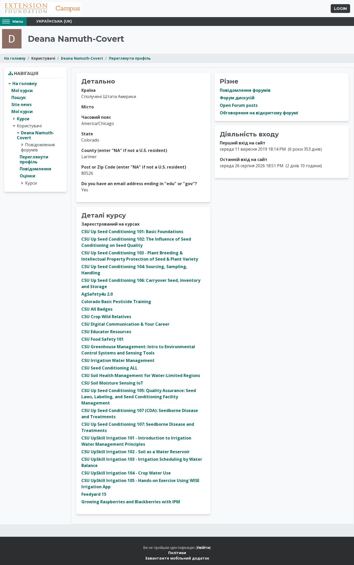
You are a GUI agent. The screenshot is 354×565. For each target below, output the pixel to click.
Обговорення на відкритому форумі (259, 113)
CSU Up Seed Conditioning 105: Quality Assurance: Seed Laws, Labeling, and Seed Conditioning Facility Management (138, 397)
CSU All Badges (96, 309)
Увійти (203, 547)
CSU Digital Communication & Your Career (125, 324)
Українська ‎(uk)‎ (54, 21)
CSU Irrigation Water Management (117, 360)
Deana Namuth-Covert (82, 58)
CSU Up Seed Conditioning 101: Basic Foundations (132, 231)
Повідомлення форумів (245, 90)
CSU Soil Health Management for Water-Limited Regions (140, 375)
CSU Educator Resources (106, 331)
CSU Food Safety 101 (102, 339)
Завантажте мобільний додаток (177, 558)
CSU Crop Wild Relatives (106, 316)
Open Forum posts (239, 105)
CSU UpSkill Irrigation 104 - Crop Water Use (126, 473)
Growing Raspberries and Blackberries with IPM (130, 502)
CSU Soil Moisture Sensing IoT (112, 383)
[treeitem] (35, 133)
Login (340, 8)
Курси (23, 119)
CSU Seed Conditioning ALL (109, 368)
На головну (15, 58)
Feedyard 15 (93, 494)
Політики (177, 552)
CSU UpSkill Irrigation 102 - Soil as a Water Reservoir (135, 452)
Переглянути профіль (130, 58)
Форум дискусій (237, 98)
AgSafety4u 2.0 (97, 294)
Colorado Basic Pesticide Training (116, 301)
